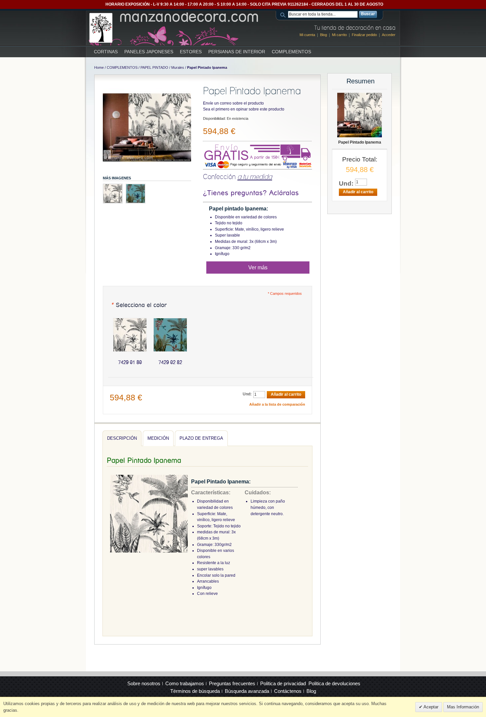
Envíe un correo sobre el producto (233, 103)
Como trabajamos (184, 683)
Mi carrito (339, 35)
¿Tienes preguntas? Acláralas (251, 193)
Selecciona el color (139, 305)
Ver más (257, 267)
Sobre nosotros (143, 683)
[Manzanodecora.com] (174, 28)
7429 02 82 (170, 362)
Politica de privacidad (283, 683)
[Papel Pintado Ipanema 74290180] (147, 127)
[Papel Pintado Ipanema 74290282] (135, 193)
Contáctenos (288, 691)
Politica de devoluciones (334, 683)
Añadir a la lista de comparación (277, 404)
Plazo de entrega (201, 438)
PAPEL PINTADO (154, 67)
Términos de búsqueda (195, 691)
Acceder (388, 35)
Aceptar (430, 706)
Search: (284, 14)
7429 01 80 (130, 362)
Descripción (122, 438)
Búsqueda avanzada (247, 691)
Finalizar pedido (364, 35)
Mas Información (463, 706)
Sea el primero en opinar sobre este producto (243, 109)
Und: (247, 394)
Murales (177, 67)
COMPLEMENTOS (122, 67)
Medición (158, 438)
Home (99, 67)
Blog (323, 35)
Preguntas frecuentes (232, 683)
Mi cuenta (307, 35)
